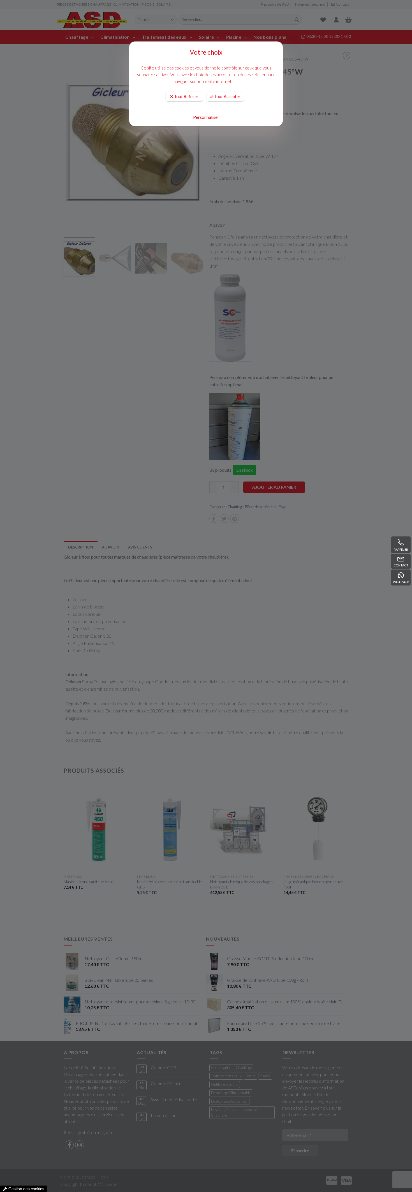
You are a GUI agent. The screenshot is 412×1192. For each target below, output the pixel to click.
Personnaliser (206, 117)
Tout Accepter (226, 96)
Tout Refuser (185, 96)
